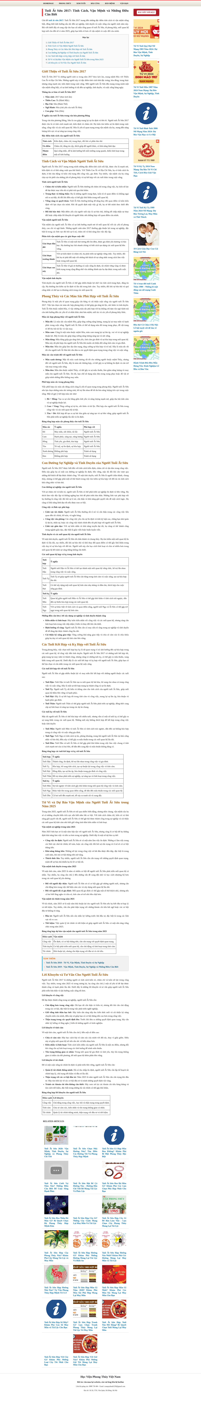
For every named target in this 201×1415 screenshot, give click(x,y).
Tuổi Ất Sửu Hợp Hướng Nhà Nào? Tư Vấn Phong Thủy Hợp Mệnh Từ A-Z (56, 1290)
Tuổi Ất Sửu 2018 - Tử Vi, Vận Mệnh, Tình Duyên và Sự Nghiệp (75, 962)
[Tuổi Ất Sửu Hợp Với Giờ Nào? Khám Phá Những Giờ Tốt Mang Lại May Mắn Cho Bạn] (85, 1344)
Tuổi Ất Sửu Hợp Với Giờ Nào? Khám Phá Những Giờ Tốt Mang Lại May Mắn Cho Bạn (85, 1361)
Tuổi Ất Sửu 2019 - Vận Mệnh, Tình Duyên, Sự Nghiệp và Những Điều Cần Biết (82, 967)
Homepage (48, 3)
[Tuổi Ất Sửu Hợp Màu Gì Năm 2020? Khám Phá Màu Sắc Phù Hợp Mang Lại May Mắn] (85, 1275)
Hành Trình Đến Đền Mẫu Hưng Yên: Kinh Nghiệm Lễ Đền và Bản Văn (146, 366)
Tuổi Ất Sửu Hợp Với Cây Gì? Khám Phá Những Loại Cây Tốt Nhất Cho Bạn (56, 1361)
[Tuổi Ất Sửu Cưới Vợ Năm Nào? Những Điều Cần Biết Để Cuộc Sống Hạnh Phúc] (56, 1170)
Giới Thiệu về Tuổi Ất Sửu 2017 (61, 42)
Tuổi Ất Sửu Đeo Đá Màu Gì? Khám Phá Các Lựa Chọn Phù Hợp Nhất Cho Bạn (114, 1187)
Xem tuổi (80, 3)
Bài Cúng (95, 3)
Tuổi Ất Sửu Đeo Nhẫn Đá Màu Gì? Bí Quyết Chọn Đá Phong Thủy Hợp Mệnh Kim (56, 1222)
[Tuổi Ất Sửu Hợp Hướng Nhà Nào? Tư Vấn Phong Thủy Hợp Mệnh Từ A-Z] (56, 1275)
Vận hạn (124, 3)
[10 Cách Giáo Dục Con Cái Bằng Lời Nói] (146, 233)
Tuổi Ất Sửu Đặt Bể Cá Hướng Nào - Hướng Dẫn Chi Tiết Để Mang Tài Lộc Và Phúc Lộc (85, 1187)
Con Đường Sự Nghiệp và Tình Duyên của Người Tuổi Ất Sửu (73, 53)
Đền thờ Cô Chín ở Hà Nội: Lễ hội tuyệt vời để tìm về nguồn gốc (146, 328)
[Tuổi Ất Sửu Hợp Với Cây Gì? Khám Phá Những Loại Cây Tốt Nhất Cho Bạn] (56, 1344)
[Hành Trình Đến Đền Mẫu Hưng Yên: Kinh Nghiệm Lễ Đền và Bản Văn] (146, 347)
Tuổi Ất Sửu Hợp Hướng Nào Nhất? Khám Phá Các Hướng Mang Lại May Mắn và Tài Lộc (114, 1257)
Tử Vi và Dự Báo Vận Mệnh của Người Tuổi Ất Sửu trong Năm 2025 (76, 59)
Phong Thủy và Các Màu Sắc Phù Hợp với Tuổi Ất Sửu (70, 49)
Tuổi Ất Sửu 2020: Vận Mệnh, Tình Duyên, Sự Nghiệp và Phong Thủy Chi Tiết (56, 1152)
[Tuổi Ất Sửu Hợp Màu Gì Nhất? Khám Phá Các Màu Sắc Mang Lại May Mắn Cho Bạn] (114, 1275)
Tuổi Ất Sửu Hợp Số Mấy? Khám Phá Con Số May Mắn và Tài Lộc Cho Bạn (56, 1325)
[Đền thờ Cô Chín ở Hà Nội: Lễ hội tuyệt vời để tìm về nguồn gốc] (146, 309)
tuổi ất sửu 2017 (56, 20)
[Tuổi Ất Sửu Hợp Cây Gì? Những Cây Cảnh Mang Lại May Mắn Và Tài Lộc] (85, 1205)
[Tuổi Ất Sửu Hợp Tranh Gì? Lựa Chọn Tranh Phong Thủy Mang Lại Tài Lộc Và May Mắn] (85, 1309)
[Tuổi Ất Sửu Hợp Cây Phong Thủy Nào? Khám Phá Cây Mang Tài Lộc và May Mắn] (56, 1240)
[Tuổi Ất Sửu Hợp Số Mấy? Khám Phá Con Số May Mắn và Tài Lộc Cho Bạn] (56, 1309)
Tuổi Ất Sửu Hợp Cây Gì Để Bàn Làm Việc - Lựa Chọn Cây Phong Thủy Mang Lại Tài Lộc (114, 1222)
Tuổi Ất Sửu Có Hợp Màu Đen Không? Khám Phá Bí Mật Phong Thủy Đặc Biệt (114, 1152)
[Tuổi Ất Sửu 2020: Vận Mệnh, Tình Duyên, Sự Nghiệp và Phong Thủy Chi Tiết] (56, 1136)
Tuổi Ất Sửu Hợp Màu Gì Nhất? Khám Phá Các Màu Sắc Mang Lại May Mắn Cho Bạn (114, 1291)
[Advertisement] (100, 1403)
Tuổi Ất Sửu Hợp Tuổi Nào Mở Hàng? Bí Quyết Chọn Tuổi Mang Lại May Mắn (114, 1326)
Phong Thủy (65, 3)
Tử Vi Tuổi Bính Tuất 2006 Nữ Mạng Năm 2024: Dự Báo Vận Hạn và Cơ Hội (146, 131)
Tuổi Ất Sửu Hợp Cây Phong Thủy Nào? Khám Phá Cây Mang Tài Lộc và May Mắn (56, 1257)
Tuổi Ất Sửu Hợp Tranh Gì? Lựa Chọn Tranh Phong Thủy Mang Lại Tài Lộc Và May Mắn (85, 1326)
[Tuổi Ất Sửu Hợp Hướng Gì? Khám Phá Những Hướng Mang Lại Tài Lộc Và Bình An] (85, 1240)
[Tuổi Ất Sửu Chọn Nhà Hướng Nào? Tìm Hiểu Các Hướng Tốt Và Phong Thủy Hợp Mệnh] (85, 1136)
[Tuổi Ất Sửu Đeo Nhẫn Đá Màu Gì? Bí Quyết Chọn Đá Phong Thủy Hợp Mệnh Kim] (56, 1205)
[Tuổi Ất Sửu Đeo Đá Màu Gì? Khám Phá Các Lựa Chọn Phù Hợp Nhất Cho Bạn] (114, 1170)
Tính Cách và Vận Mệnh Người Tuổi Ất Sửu (66, 46)
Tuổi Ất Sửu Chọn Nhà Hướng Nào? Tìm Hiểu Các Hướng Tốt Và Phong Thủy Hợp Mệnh (85, 1152)
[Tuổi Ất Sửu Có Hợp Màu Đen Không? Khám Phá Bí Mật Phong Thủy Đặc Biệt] (114, 1136)
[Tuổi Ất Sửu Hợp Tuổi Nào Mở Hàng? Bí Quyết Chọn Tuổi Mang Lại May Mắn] (114, 1309)
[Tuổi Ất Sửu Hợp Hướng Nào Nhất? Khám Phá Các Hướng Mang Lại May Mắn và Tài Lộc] (114, 1240)
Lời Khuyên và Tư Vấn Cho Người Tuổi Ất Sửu (67, 63)
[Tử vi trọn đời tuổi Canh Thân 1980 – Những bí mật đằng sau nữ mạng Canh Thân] (146, 268)
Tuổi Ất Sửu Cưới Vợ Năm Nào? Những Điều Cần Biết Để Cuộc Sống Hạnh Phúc (56, 1187)
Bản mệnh (110, 3)
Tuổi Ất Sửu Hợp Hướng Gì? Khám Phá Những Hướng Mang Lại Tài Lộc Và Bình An (85, 1257)
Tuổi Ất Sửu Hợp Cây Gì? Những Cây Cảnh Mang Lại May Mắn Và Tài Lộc (85, 1221)
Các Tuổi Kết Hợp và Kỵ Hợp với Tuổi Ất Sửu (66, 56)
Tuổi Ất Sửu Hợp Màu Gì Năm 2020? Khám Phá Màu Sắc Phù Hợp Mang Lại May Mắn (85, 1291)
